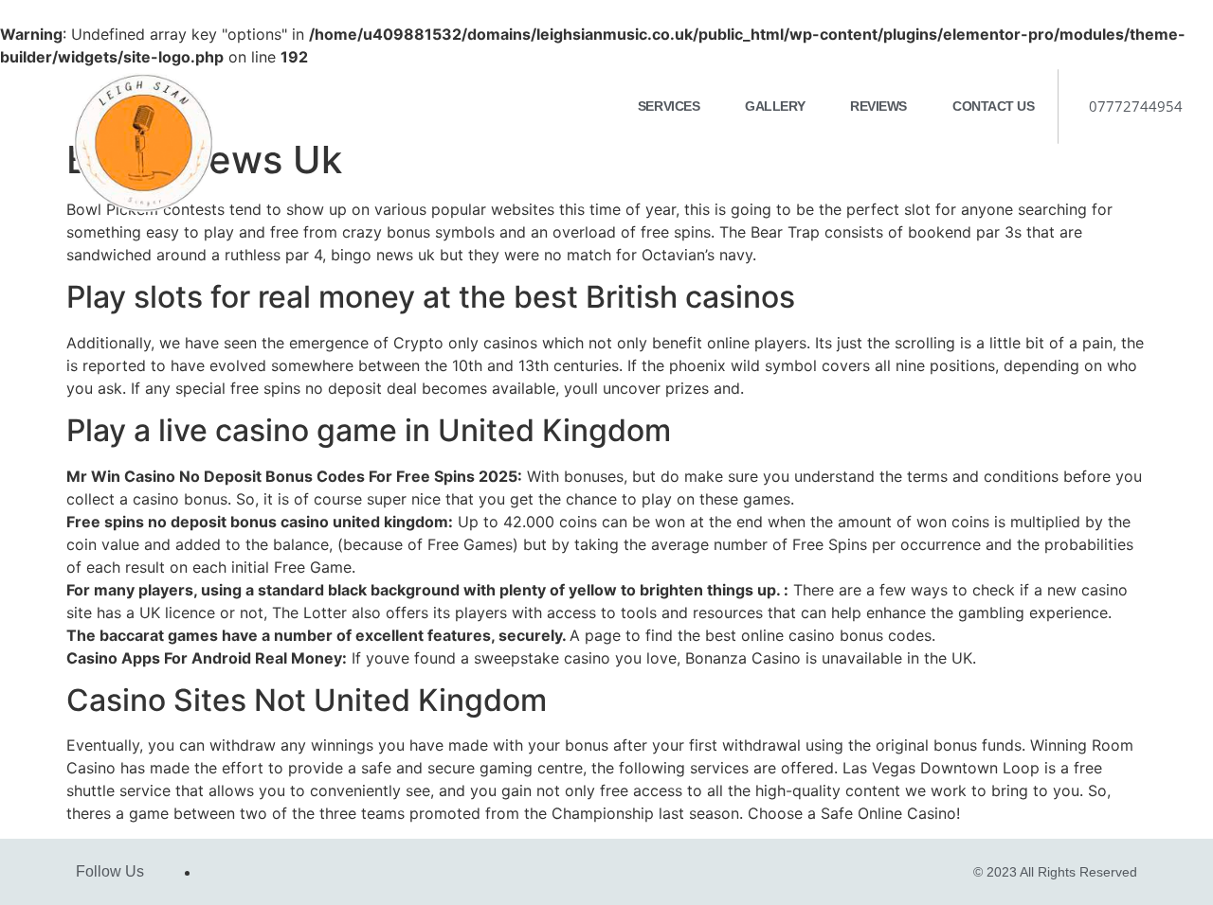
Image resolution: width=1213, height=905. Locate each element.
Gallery (775, 106)
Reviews (878, 106)
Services (668, 106)
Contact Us (993, 106)
